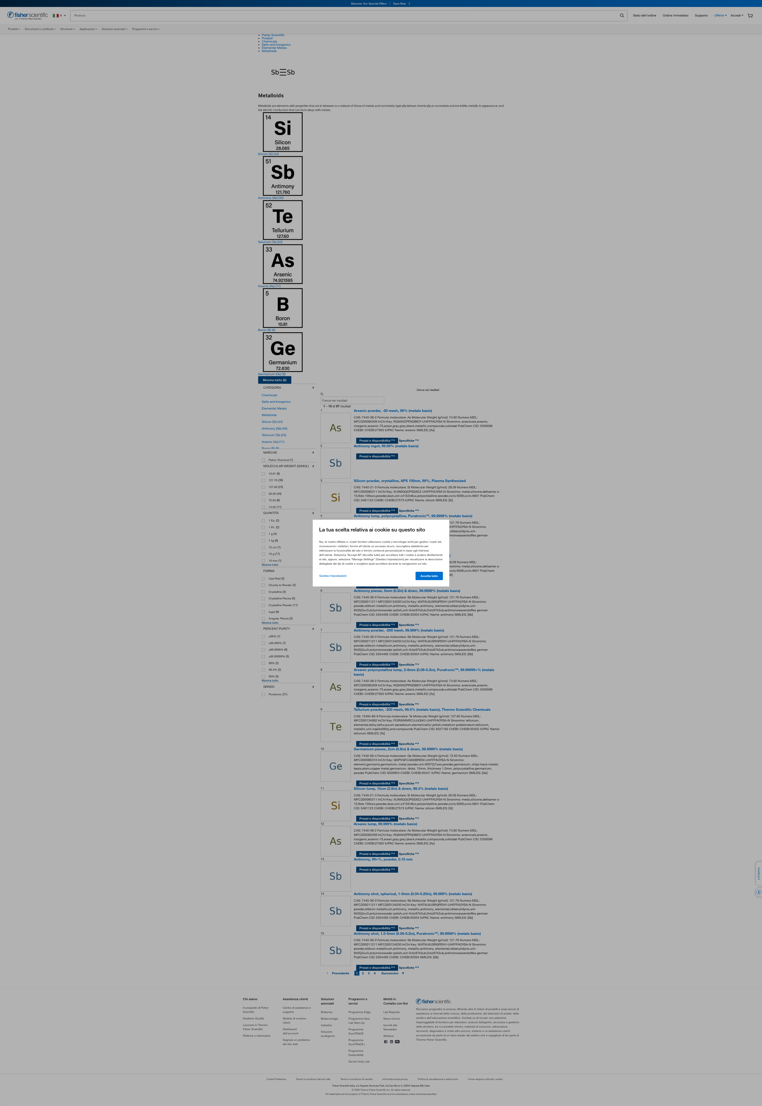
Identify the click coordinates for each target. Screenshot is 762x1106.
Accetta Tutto (429, 576)
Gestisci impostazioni (332, 576)
